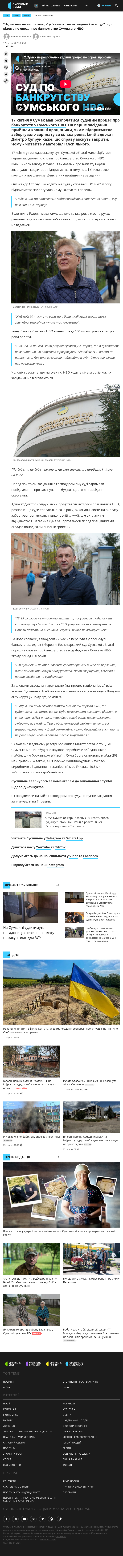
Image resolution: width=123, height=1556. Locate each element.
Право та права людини (19, 1437)
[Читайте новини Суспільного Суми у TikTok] (60, 1519)
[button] (6, 54)
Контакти (9, 1481)
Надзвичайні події (75, 1420)
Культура (69, 1409)
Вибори (8, 1420)
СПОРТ (67, 1387)
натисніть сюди (48, 1539)
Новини (8, 1381)
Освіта (67, 1414)
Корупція (69, 1403)
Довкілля (9, 1425)
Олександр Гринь (50, 36)
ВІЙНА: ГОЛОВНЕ (51, 5)
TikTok (60, 847)
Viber (73, 856)
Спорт (7, 1459)
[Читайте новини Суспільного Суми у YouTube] (24, 1519)
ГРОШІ (16, 15)
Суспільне (61, 1536)
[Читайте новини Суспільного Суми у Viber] (33, 1519)
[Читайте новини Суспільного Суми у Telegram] (42, 1519)
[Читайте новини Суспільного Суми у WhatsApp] (51, 1519)
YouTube (43, 847)
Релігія (67, 1448)
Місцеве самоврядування (80, 1437)
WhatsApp (74, 838)
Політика (9, 1448)
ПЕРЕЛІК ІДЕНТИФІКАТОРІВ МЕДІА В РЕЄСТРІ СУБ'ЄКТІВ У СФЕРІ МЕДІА (29, 1499)
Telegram (53, 838)
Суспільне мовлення (17, 1486)
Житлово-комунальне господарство (28, 1431)
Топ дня (68, 1464)
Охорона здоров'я (75, 1425)
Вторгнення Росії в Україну (80, 1381)
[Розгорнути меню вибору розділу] (36, 6)
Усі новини (70, 5)
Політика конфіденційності (22, 1492)
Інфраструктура (73, 1431)
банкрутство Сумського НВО (38, 124)
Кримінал (9, 1409)
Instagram (55, 865)
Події (6, 1403)
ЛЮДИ (26, 15)
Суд (6, 15)
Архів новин (71, 1481)
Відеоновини (12, 1464)
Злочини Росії (12, 1453)
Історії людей (72, 1442)
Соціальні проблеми (44, 15)
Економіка (10, 1414)
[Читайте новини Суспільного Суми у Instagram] (15, 1519)
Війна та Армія (72, 1459)
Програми (69, 1492)
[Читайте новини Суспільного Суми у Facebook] (6, 1519)
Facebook (90, 856)
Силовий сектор (14, 1442)
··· (86, 5)
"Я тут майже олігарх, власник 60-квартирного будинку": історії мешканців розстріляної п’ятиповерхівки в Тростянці (77, 822)
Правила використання (78, 1486)
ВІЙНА (7, 1387)
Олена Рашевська (21, 36)
